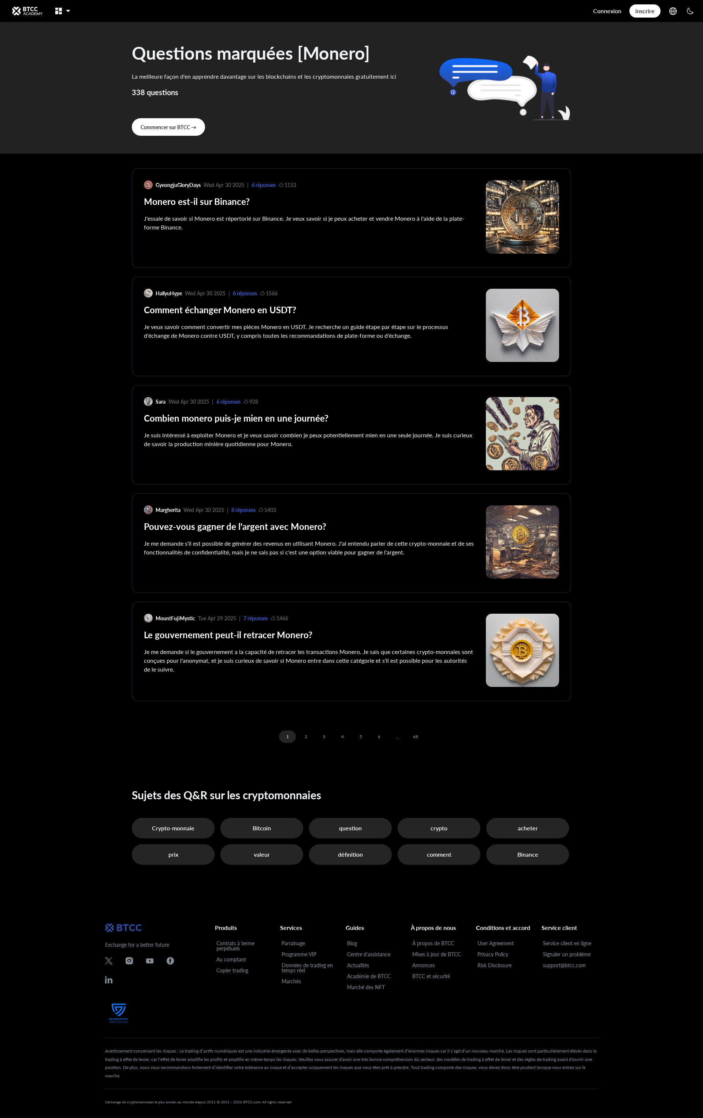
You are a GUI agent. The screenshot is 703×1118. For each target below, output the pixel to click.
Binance (527, 854)
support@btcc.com (564, 965)
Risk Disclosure (494, 965)
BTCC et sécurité (431, 976)
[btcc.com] (27, 11)
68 (415, 736)
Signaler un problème (567, 954)
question (350, 828)
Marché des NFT (366, 987)
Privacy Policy (492, 954)
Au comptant (231, 959)
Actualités (358, 965)
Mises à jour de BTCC (436, 954)
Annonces (423, 965)
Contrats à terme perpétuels (235, 945)
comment (439, 854)
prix (173, 854)
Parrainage (293, 943)
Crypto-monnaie (173, 828)
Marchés (291, 981)
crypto (439, 828)
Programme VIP (299, 954)
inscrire (645, 10)
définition (350, 854)
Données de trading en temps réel (307, 967)
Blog (352, 943)
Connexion (607, 10)
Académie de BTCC (368, 976)
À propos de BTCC (433, 943)
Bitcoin (262, 828)
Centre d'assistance (368, 954)
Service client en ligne (567, 943)
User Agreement (495, 943)
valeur (262, 854)
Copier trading (232, 970)
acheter (528, 828)
